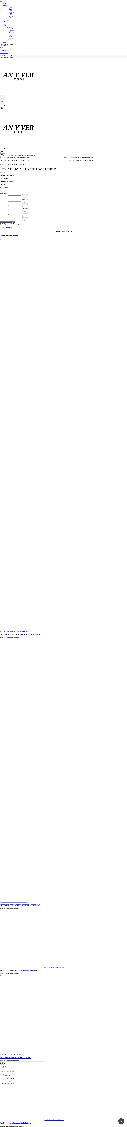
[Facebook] (1, 1064)
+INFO (4, 1069)
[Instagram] (3, 1064)
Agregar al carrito (4, 223)
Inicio (4, 1066)
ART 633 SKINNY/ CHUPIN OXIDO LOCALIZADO (20, 634)
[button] (7, 222)
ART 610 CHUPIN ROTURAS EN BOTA (15, 1058)
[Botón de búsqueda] (2, 101)
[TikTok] (4, 1064)
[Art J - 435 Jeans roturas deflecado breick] (32, 1120)
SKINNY (18, 224)
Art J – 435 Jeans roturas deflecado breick (16, 1123)
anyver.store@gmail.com (8, 1078)
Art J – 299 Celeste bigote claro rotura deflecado (18, 970)
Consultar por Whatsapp (8, 222)
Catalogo (5, 1067)
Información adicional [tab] (8, 227)
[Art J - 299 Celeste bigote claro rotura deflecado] (33, 967)
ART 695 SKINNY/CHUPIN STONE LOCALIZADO (20, 905)
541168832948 (6, 1075)
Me (16, 1071)
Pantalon (13, 224)
